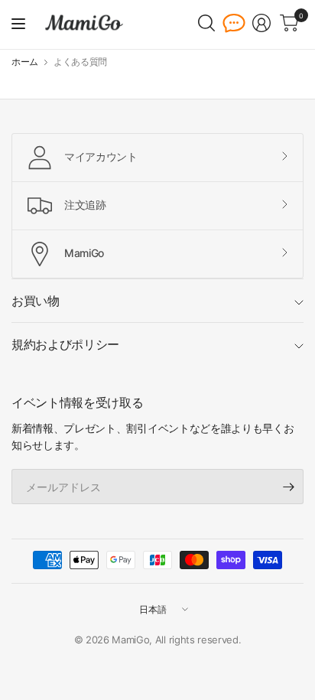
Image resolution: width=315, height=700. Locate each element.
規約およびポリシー (65, 344)
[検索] (206, 23)
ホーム (24, 62)
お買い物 (35, 300)
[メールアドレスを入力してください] (288, 486)
